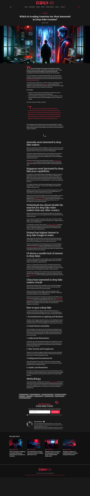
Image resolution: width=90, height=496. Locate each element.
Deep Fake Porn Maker (60, 394)
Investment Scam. (38, 396)
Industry (45, 13)
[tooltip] (44, 422)
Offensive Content (49, 396)
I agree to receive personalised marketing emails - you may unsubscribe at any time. (45, 414)
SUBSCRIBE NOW (55, 255)
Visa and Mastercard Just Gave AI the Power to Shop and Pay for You (35, 453)
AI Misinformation (24, 394)
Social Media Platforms (25, 398)
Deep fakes (22, 396)
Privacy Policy (57, 260)
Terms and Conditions (64, 260)
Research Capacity (59, 396)
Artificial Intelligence (35, 394)
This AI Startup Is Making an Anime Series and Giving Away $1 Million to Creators (17, 454)
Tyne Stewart (38, 421)
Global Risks (29, 396)
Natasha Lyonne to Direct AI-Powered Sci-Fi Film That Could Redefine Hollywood (52, 454)
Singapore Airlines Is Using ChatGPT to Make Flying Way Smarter (70, 453)
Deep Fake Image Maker (47, 394)
